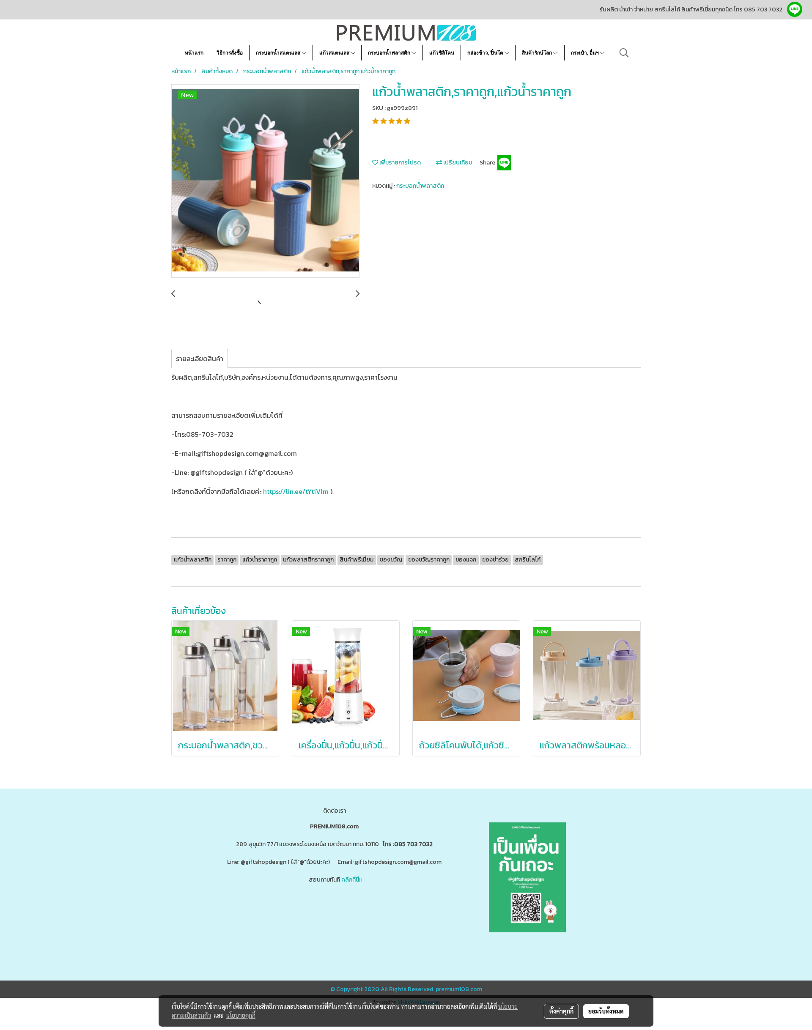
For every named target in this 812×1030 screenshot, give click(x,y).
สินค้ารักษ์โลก (537, 52)
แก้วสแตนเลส (335, 52)
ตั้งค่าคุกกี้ (561, 1011)
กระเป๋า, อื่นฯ (585, 52)
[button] (624, 53)
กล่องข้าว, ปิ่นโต (486, 52)
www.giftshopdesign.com (351, 913)
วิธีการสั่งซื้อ (230, 52)
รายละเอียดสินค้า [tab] (199, 358)
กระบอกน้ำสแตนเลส (279, 52)
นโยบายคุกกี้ (240, 1015)
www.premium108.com (417, 913)
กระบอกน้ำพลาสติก (389, 52)
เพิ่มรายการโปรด (399, 162)
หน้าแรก (194, 52)
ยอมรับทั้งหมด (606, 1011)
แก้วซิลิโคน (441, 52)
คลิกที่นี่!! (351, 879)
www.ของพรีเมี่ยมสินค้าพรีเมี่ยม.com (267, 913)
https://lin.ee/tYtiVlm (296, 491)
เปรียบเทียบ (457, 162)
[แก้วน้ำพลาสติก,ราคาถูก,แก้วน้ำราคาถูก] (265, 181)
